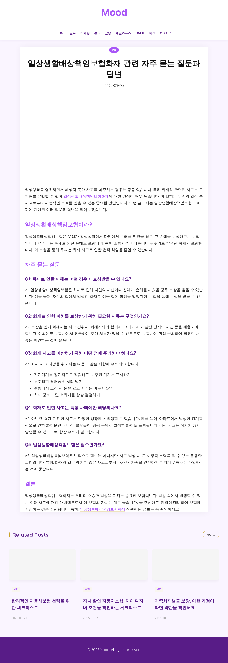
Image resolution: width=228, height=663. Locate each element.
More (166, 33)
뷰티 (97, 33)
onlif (140, 33)
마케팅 (85, 33)
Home (60, 33)
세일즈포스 (123, 33)
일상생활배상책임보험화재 (86, 196)
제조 (152, 33)
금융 (108, 33)
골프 (73, 33)
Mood (114, 12)
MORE (210, 534)
